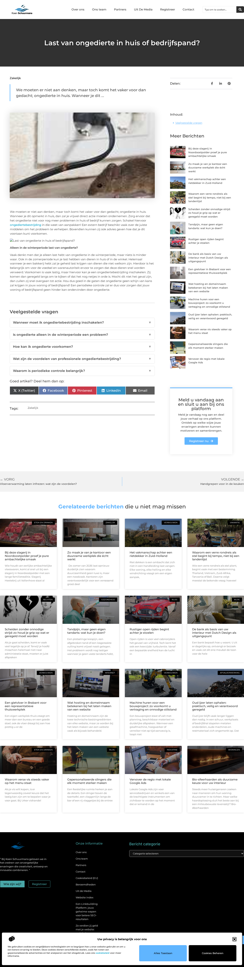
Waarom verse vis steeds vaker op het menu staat (27, 781)
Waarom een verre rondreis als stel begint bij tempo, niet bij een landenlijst (209, 197)
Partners (120, 9)
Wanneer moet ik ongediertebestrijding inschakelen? (82, 322)
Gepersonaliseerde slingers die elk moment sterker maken (89, 781)
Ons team (99, 9)
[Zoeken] (240, 9)
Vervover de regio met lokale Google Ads (150, 781)
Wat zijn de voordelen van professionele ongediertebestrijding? (82, 359)
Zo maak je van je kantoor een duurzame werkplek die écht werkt (207, 167)
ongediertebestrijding (25, 225)
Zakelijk (15, 78)
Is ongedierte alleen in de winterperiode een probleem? (82, 335)
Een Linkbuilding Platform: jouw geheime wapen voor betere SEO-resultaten (87, 911)
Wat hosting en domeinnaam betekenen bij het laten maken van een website (208, 287)
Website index (84, 897)
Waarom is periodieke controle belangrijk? (82, 371)
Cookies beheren (212, 953)
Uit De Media (143, 9)
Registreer (167, 9)
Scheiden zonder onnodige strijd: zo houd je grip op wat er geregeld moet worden (209, 213)
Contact (188, 9)
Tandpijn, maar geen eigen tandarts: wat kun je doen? (86, 630)
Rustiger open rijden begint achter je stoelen (149, 630)
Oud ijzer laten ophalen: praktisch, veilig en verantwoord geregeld (215, 706)
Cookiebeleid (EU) (87, 878)
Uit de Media (84, 890)
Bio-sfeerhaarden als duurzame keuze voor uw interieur (215, 781)
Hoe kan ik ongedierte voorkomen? (82, 347)
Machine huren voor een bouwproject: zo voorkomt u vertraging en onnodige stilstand (209, 303)
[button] (234, 939)
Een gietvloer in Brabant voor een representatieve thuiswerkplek (26, 706)
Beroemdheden (86, 884)
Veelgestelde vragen (188, 123)
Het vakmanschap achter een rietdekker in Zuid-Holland (151, 554)
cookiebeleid (102, 953)
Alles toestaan (163, 953)
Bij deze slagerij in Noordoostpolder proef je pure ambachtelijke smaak (207, 152)
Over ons (77, 9)
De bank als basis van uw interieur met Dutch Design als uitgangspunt (208, 257)
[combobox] (219, 9)
